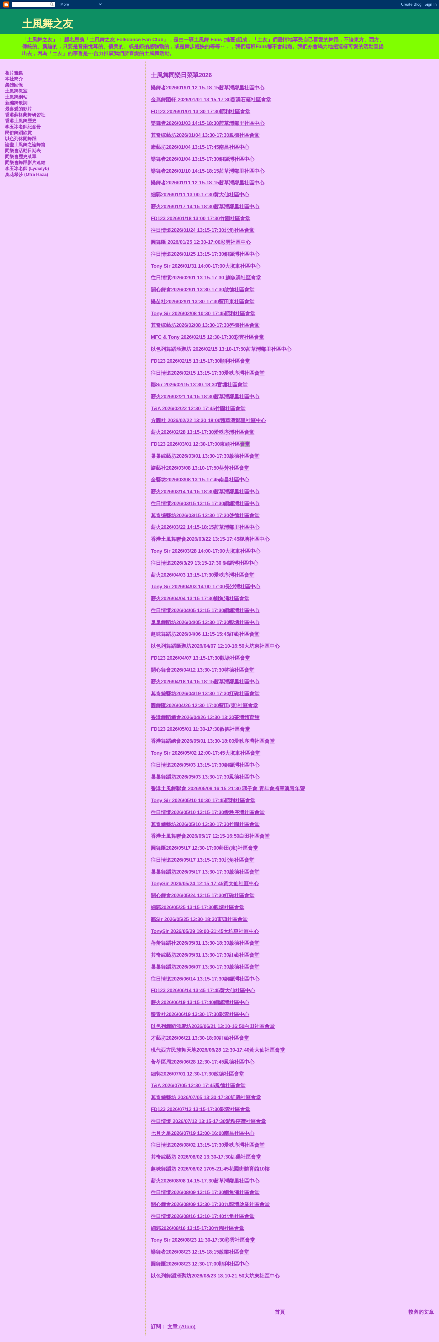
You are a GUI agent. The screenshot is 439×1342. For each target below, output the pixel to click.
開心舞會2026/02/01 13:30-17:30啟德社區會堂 (202, 289)
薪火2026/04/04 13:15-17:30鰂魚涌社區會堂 (200, 598)
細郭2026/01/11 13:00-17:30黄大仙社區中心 (200, 194)
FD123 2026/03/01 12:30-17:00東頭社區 (200, 444)
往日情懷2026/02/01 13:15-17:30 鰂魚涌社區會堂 (206, 278)
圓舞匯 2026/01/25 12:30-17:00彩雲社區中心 (201, 242)
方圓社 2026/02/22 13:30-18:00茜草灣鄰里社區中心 (208, 420)
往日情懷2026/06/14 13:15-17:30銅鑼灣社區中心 (205, 979)
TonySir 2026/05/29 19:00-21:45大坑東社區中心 (205, 931)
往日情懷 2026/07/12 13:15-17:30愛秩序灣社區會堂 (208, 1121)
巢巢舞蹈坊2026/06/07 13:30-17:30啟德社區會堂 (205, 967)
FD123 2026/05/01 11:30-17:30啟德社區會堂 (200, 729)
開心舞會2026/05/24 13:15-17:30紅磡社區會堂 (202, 895)
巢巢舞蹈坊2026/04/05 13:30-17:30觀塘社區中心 (205, 622)
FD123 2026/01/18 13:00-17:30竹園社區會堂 (200, 218)
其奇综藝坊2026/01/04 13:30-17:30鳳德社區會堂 (205, 135)
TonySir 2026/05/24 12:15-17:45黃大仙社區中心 (205, 883)
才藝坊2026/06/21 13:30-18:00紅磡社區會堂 (200, 1038)
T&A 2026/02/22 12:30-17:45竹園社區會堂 (198, 408)
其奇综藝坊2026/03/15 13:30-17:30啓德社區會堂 (205, 515)
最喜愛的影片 (18, 108)
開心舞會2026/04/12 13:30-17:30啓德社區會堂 (202, 670)
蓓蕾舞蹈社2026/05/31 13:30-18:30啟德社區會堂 (205, 943)
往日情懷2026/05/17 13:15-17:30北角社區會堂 (202, 860)
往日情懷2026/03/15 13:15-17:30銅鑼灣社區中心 (205, 503)
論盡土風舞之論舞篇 (25, 144)
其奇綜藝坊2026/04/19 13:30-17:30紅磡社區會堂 (205, 693)
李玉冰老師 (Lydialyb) (27, 168)
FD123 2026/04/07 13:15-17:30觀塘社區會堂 (200, 658)
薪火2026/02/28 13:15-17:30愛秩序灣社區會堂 (202, 432)
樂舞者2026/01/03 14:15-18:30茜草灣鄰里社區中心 (208, 123)
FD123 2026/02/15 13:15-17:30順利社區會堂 (200, 361)
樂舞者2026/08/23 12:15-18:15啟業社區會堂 (200, 1252)
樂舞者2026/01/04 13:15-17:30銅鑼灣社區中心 (202, 159)
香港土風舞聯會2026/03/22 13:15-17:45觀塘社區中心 (210, 539)
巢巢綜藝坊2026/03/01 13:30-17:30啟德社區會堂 (205, 456)
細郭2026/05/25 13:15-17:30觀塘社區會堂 (197, 907)
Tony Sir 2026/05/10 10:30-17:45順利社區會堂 (203, 800)
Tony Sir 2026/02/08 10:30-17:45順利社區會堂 (203, 313)
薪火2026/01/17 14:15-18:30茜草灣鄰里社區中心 (205, 206)
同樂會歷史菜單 (20, 156)
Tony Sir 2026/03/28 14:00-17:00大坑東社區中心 (205, 551)
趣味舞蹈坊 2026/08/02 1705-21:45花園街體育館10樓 (210, 1169)
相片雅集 (14, 72)
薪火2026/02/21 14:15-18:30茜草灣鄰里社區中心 (205, 396)
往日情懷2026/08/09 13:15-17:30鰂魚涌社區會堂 (205, 1192)
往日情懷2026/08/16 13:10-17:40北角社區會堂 (202, 1216)
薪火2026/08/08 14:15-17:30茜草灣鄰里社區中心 (205, 1181)
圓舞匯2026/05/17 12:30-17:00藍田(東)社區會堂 (204, 848)
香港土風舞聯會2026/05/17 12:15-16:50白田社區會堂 (210, 836)
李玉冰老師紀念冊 (23, 126)
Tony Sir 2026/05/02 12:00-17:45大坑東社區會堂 (205, 753)
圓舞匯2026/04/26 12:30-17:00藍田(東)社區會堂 (204, 705)
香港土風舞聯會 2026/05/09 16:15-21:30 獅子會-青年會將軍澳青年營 (228, 788)
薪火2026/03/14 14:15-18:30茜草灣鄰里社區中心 (205, 491)
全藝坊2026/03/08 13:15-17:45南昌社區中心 (200, 479)
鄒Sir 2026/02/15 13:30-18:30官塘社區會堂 (199, 384)
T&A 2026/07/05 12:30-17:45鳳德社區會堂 (198, 1085)
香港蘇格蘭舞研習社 (25, 114)
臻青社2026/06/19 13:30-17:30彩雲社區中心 (200, 1014)
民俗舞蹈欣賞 (18, 132)
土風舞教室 (16, 90)
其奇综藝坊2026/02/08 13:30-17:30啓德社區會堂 (205, 325)
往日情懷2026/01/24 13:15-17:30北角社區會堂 (202, 230)
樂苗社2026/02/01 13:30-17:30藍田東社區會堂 (202, 301)
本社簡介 (14, 78)
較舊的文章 (421, 1312)
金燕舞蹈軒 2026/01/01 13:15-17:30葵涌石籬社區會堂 (211, 99)
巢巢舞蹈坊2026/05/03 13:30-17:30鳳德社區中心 (205, 777)
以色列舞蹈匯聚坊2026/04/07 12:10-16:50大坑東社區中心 (215, 646)
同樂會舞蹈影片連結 (25, 162)
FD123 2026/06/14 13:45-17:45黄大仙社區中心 (203, 990)
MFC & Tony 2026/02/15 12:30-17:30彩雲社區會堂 (207, 337)
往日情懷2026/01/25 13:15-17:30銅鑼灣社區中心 (205, 254)
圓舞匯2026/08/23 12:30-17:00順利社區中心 (200, 1264)
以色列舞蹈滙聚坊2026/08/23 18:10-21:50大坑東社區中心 (215, 1276)
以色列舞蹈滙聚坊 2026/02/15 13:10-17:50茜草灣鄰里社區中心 (221, 349)
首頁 (280, 1312)
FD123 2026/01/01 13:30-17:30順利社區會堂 (200, 111)
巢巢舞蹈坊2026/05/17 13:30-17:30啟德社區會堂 (205, 872)
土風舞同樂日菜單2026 (181, 75)
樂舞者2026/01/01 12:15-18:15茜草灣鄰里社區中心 (208, 88)
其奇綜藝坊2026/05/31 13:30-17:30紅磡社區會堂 (205, 955)
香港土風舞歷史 (20, 120)
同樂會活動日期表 (23, 150)
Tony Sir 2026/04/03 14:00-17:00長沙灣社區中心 (205, 586)
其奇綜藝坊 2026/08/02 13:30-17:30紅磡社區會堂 (206, 1157)
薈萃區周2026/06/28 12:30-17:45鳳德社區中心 (202, 1062)
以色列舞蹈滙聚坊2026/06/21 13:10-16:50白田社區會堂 (213, 1026)
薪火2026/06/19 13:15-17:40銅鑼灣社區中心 (200, 1002)
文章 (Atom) (182, 1326)
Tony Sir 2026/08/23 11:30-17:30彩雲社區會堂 (203, 1240)
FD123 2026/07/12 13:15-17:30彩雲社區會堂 (200, 1109)
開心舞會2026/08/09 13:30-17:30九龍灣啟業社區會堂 (210, 1204)
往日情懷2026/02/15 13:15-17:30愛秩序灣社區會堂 (208, 373)
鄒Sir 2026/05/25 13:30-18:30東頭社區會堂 (199, 919)
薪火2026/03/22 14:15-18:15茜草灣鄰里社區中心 (205, 527)
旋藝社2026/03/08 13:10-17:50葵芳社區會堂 (200, 468)
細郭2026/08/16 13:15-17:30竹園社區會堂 (197, 1228)
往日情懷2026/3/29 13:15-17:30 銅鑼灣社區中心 (204, 563)
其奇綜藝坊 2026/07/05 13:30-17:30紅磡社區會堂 (206, 1097)
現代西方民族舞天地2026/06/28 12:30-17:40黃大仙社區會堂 (218, 1050)
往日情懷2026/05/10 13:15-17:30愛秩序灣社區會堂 (208, 812)
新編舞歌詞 (16, 102)
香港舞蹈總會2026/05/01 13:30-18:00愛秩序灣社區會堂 (213, 741)
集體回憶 (14, 84)
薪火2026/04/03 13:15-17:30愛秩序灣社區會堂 (202, 575)
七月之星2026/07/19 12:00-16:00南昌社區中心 (202, 1133)
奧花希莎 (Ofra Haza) (26, 174)
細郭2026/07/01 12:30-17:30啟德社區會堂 (197, 1074)
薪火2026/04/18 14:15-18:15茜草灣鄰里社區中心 (205, 681)
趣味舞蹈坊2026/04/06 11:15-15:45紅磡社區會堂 (205, 634)
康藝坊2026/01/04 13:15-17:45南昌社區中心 (200, 147)
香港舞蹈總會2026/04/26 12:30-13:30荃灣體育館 (205, 717)
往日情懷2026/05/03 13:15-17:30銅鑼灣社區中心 (205, 765)
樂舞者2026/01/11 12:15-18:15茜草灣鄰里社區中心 (208, 183)
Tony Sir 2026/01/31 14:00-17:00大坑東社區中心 (205, 266)
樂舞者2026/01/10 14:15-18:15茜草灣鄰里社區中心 (208, 171)
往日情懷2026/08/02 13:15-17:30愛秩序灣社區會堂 (208, 1145)
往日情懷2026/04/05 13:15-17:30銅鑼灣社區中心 (205, 610)
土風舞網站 (16, 96)
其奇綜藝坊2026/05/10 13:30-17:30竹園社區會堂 (205, 824)
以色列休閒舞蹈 (20, 138)
